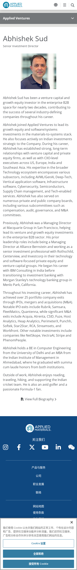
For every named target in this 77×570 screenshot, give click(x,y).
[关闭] (71, 522)
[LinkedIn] (58, 447)
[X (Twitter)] (32, 447)
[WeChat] (71, 447)
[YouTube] (45, 447)
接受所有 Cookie (38, 563)
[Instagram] (5, 447)
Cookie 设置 (38, 543)
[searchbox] (72, 5)
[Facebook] (19, 447)
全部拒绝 (38, 553)
